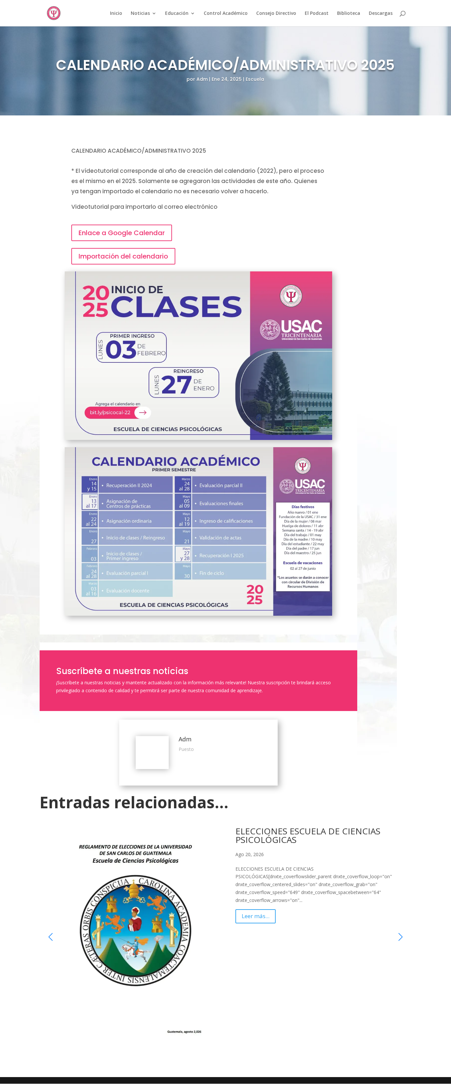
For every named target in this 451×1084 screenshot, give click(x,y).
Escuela (255, 79)
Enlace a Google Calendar (122, 232)
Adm (202, 79)
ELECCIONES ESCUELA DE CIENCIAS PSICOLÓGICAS (307, 834)
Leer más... (255, 914)
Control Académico (226, 13)
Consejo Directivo (276, 13)
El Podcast (317, 13)
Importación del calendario (123, 256)
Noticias (140, 13)
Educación (177, 13)
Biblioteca (348, 13)
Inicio (116, 13)
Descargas (381, 13)
